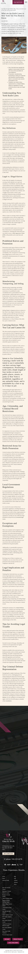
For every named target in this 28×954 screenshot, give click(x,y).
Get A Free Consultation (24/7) (18, 2)
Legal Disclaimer (13, 942)
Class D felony (20, 83)
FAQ (15, 878)
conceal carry (9, 336)
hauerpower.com (21, 951)
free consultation (7, 701)
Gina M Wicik (10, 616)
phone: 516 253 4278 (14, 859)
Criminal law (6, 101)
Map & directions (8, 853)
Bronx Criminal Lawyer (7, 898)
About (3, 878)
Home (3, 876)
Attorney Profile (5, 880)
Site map (7, 939)
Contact (15, 880)
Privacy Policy (18, 939)
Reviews (16, 882)
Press (15, 884)
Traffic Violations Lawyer (7, 914)
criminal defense (19, 607)
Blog (15, 876)
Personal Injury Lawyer (7, 934)
